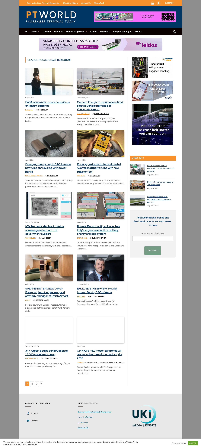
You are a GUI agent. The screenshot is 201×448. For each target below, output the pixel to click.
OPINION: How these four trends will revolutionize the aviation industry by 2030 (99, 354)
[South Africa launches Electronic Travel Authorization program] (137, 169)
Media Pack (99, 3)
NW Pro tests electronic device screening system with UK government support (44, 230)
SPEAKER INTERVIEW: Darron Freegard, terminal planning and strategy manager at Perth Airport (46, 292)
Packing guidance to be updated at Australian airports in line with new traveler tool (99, 168)
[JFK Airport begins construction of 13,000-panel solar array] (49, 330)
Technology (30, 238)
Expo (27, 300)
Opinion (47, 31)
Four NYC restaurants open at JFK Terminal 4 (160, 183)
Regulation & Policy (33, 176)
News (34, 31)
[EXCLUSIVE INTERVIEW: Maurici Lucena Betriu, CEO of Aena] (101, 268)
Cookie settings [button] (179, 443)
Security (81, 176)
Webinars (105, 31)
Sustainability (83, 114)
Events (138, 31)
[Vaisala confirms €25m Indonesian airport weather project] (137, 200)
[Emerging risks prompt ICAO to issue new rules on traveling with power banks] (49, 143)
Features (58, 31)
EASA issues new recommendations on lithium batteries (47, 104)
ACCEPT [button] (192, 443)
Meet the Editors (70, 3)
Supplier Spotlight (122, 31)
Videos (93, 31)
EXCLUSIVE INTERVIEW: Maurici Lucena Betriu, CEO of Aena (97, 290)
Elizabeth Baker (101, 114)
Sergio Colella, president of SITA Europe (106, 362)
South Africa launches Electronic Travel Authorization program (160, 168)
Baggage (29, 110)
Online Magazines (75, 31)
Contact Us (86, 3)
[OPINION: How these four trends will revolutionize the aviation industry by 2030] (101, 330)
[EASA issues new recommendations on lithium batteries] (49, 81)
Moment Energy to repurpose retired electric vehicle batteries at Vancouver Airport (100, 106)
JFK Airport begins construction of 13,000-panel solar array (46, 352)
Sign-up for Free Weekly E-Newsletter (43, 3)
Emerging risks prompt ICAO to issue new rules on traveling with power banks (48, 168)
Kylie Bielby (42, 110)
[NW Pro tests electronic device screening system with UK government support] (49, 205)
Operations (82, 238)
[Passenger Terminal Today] (52, 17)
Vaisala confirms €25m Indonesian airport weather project (159, 199)
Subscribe (169, 3)
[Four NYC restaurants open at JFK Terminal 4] (137, 185)
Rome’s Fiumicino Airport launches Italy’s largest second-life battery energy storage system (98, 230)
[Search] (174, 32)
